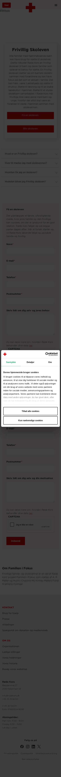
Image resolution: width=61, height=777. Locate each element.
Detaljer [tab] (30, 362)
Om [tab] (50, 362)
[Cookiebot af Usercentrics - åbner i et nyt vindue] (45, 354)
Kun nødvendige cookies (30, 420)
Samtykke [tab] (11, 362)
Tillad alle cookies (30, 411)
